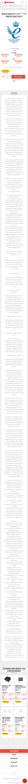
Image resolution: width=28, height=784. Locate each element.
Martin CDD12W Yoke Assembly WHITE (6, 719)
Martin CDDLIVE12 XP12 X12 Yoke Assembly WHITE (19, 719)
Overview (14, 93)
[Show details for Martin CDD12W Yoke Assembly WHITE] (7, 711)
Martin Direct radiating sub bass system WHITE (20, 687)
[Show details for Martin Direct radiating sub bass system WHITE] (20, 679)
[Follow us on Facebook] (14, 773)
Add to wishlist (14, 81)
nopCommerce (17, 782)
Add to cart (18, 76)
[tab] (14, 93)
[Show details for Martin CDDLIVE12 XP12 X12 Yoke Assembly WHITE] (20, 711)
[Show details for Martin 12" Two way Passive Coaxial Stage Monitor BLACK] (7, 679)
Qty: (4, 76)
